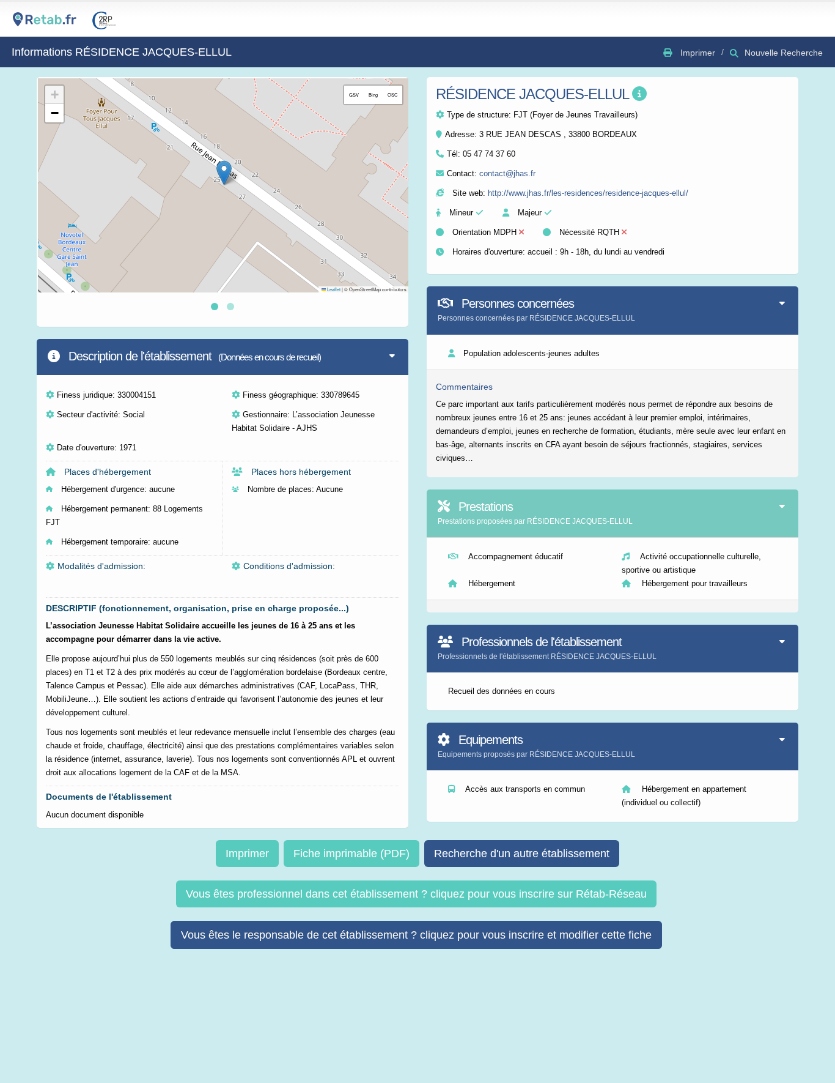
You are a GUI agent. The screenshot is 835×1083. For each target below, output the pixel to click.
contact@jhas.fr (507, 173)
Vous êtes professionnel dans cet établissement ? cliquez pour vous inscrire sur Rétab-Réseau (416, 894)
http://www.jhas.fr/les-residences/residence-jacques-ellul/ (588, 193)
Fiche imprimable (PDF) (351, 853)
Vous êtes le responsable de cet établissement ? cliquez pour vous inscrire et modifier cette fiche (416, 935)
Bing (373, 94)
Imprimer (247, 853)
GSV (354, 94)
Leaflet (333, 289)
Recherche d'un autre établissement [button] (521, 853)
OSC (392, 94)
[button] (224, 172)
